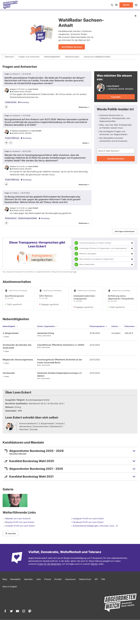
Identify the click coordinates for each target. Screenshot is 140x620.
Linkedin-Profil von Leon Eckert (20, 526)
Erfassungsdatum (99, 326)
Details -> (85, 143)
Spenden (28, 579)
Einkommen (129, 326)
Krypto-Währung (12, 138)
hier (75, 272)
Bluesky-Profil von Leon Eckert (19, 522)
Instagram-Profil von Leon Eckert (88, 518)
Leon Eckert (33, 89)
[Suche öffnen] (112, 5)
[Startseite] (10, 5)
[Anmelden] (116, 5)
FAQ (103, 579)
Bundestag (24, 102)
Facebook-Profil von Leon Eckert (88, 522)
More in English (10, 586)
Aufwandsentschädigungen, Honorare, (94, 526)
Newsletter (15, 579)
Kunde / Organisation (46, 326)
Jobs (38, 579)
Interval (114, 326)
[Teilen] (6, 107)
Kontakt (58, 579)
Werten (94, 564)
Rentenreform (10, 218)
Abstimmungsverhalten (27, 218)
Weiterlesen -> (84, 107)
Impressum (70, 579)
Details (7, 336)
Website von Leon (17, 518)
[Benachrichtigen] (10, 142)
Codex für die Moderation (49, 564)
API (96, 579)
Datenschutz (85, 579)
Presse (47, 579)
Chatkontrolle (10, 102)
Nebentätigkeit (9, 326)
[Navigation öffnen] (136, 5)
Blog (5, 579)
